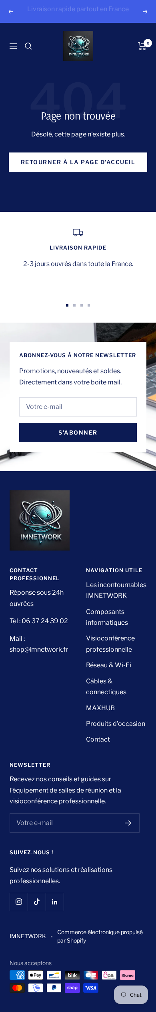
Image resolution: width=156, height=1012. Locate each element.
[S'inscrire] (128, 834)
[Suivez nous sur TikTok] (37, 913)
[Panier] (142, 57)
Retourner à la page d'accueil (78, 173)
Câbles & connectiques (106, 697)
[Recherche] (28, 57)
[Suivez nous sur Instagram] (19, 913)
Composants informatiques (107, 628)
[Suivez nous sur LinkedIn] (55, 913)
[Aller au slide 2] (74, 316)
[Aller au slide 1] (67, 316)
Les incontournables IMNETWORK (116, 601)
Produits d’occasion (115, 734)
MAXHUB (100, 719)
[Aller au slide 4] (89, 316)
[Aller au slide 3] (81, 316)
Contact (98, 750)
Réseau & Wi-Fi (108, 676)
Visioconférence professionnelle (110, 655)
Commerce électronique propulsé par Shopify (100, 947)
